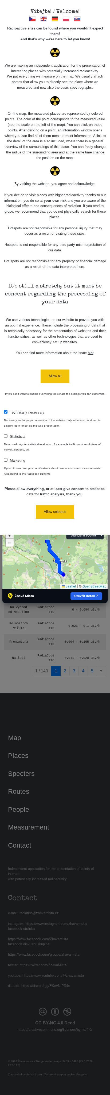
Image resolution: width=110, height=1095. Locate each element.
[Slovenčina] (77, 19)
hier (90, 353)
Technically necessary (27, 412)
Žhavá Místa (24, 596)
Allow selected (55, 512)
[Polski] (66, 19)
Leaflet (70, 586)
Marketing (17, 460)
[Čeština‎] (32, 19)
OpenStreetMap (94, 586)
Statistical (17, 437)
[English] (44, 19)
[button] (10, 543)
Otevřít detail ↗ (86, 596)
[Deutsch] (55, 19)
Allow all (55, 376)
